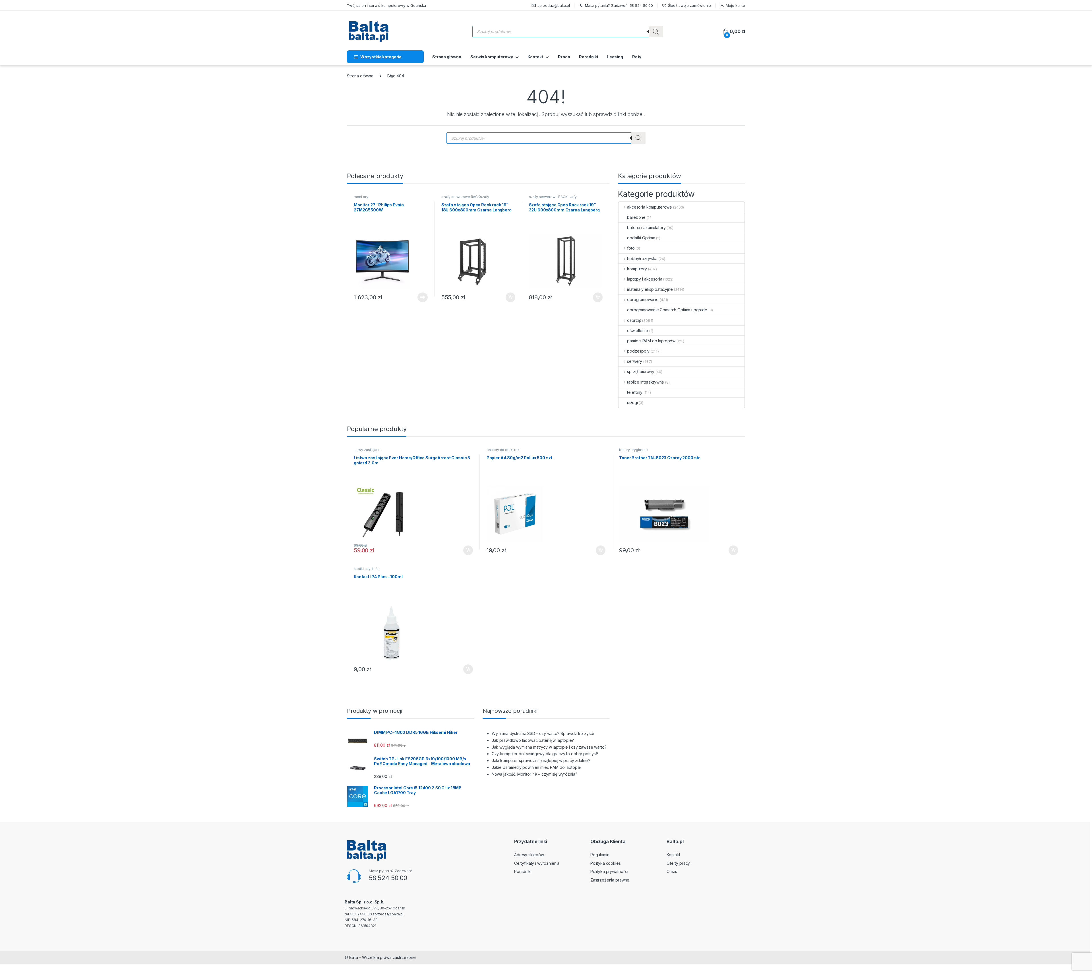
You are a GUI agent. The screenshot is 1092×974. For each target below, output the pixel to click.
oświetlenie (637, 330)
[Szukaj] (656, 31)
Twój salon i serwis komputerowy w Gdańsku (386, 5)
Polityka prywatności (609, 871)
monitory (361, 197)
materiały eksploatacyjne (650, 289)
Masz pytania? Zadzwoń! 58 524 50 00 (619, 5)
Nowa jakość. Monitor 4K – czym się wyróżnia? (534, 774)
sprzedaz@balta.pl (553, 5)
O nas (672, 871)
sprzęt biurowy (640, 371)
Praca (564, 56)
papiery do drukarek (503, 450)
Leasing (615, 56)
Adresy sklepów (529, 854)
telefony (634, 392)
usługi (632, 402)
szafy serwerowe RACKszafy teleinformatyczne (465, 199)
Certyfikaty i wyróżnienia (537, 863)
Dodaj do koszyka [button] (507, 297)
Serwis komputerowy (491, 56)
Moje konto (735, 5)
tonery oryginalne (633, 450)
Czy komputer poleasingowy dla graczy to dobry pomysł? (545, 753)
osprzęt (634, 320)
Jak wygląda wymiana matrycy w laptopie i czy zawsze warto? (549, 747)
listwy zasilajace (367, 450)
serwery (634, 361)
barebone (636, 217)
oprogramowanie (643, 299)
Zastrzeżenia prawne (609, 880)
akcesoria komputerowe (649, 207)
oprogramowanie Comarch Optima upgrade (667, 309)
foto (630, 248)
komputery (637, 268)
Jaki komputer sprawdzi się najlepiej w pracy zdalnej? (541, 760)
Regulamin (599, 854)
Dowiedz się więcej (419, 297)
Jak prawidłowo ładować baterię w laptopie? (533, 740)
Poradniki (588, 56)
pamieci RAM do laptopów (651, 340)
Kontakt (535, 56)
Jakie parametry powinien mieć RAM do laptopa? (537, 767)
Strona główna (446, 56)
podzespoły (638, 351)
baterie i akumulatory (646, 227)
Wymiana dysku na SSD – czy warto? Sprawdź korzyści (543, 733)
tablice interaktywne (645, 382)
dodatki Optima (641, 237)
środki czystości (367, 569)
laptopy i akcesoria (644, 279)
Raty (636, 56)
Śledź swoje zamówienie (689, 5)
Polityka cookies (605, 863)
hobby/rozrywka (642, 258)
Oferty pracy (678, 863)
